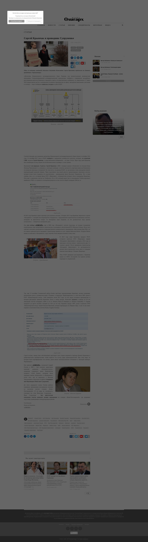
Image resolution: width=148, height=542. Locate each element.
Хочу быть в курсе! (16, 21)
